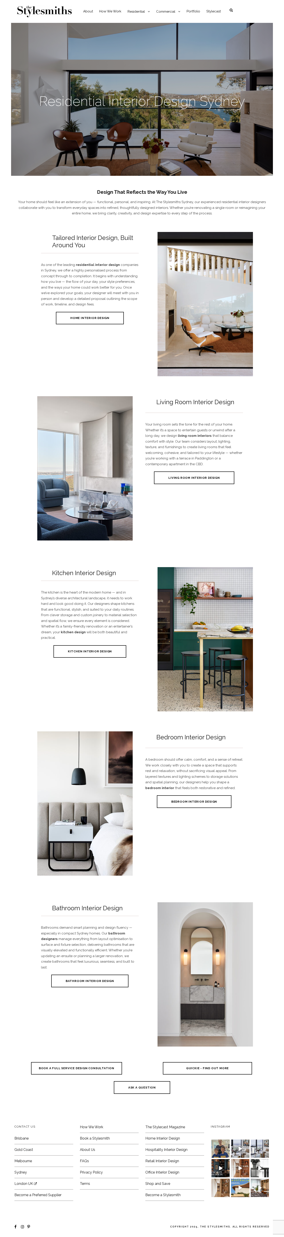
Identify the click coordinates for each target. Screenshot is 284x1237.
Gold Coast (23, 1150)
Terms (85, 1184)
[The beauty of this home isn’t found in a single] (240, 1168)
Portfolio (193, 11)
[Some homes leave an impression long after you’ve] (240, 1188)
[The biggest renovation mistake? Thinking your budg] (220, 1168)
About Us (87, 1150)
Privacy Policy (91, 1172)
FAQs (84, 1161)
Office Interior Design (162, 1172)
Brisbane (21, 1138)
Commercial (165, 12)
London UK (24, 1184)
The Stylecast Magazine (165, 1127)
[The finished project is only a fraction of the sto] (260, 1168)
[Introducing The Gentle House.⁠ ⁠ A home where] (220, 1188)
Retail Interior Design (162, 1161)
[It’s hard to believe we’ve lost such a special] (220, 1149)
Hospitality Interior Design (166, 1150)
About (88, 11)
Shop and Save (157, 1184)
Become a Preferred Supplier (37, 1195)
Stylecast (213, 11)
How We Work (110, 11)
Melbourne (23, 1161)
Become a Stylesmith (163, 1195)
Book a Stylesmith (95, 1138)
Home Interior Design (162, 1138)
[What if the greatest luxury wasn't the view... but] (240, 1149)
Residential (136, 12)
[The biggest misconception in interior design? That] (260, 1188)
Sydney (20, 1172)
